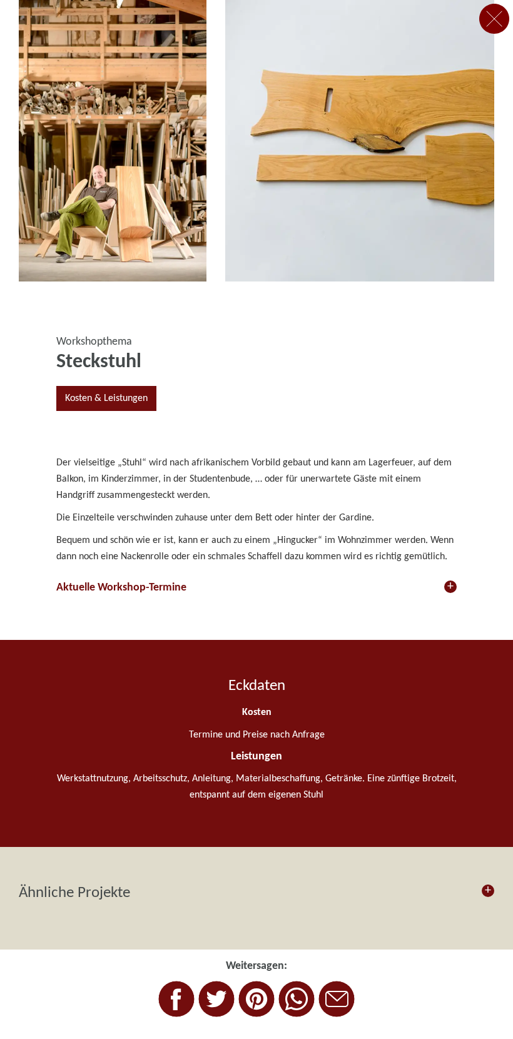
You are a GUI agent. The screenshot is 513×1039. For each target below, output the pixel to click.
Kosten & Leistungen (106, 398)
